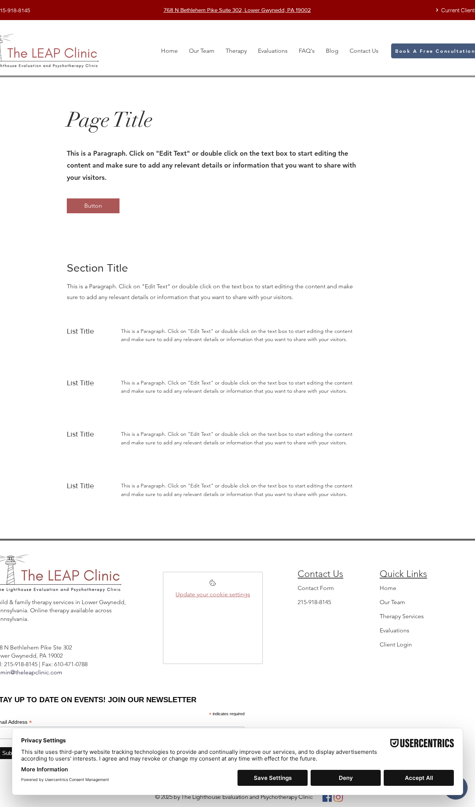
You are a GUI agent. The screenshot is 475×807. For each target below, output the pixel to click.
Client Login (396, 644)
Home (388, 588)
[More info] (213, 585)
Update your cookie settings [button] (213, 594)
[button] (93, 205)
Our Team (392, 602)
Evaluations (394, 630)
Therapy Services (402, 616)
